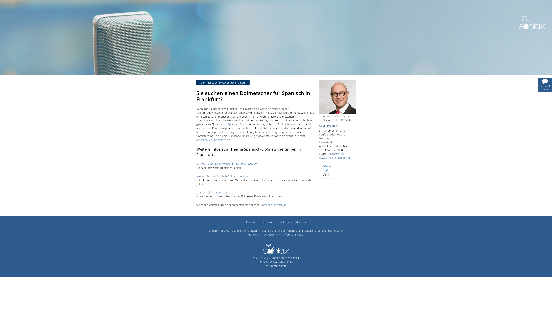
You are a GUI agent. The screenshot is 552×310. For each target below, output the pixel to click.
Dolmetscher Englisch (244, 230)
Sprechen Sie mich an (273, 205)
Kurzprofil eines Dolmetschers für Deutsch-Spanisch (226, 164)
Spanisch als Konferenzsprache (214, 192)
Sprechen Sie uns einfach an (213, 140)
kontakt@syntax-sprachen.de (276, 261)
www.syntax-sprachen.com (335, 157)
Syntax (299, 234)
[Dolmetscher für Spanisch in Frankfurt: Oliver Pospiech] (532, 23)
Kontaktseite (337, 154)
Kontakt (250, 222)
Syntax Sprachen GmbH (233, 124)
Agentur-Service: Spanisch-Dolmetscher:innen (223, 176)
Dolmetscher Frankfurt (276, 234)
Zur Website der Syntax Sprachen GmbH (223, 82)
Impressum (267, 222)
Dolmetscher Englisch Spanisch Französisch (287, 230)
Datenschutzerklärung (293, 222)
